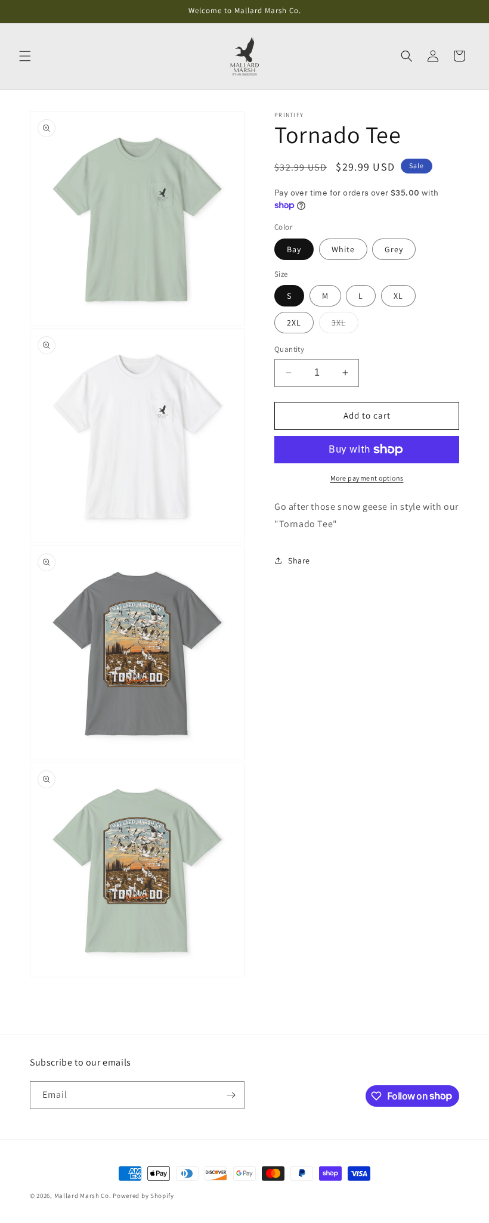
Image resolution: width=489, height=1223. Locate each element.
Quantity (289, 349)
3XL (345, 325)
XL (398, 295)
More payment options (367, 477)
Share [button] (299, 560)
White (343, 249)
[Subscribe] (231, 1095)
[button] (25, 56)
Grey (394, 249)
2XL (294, 322)
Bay (294, 249)
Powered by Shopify (143, 1195)
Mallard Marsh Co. (83, 1195)
